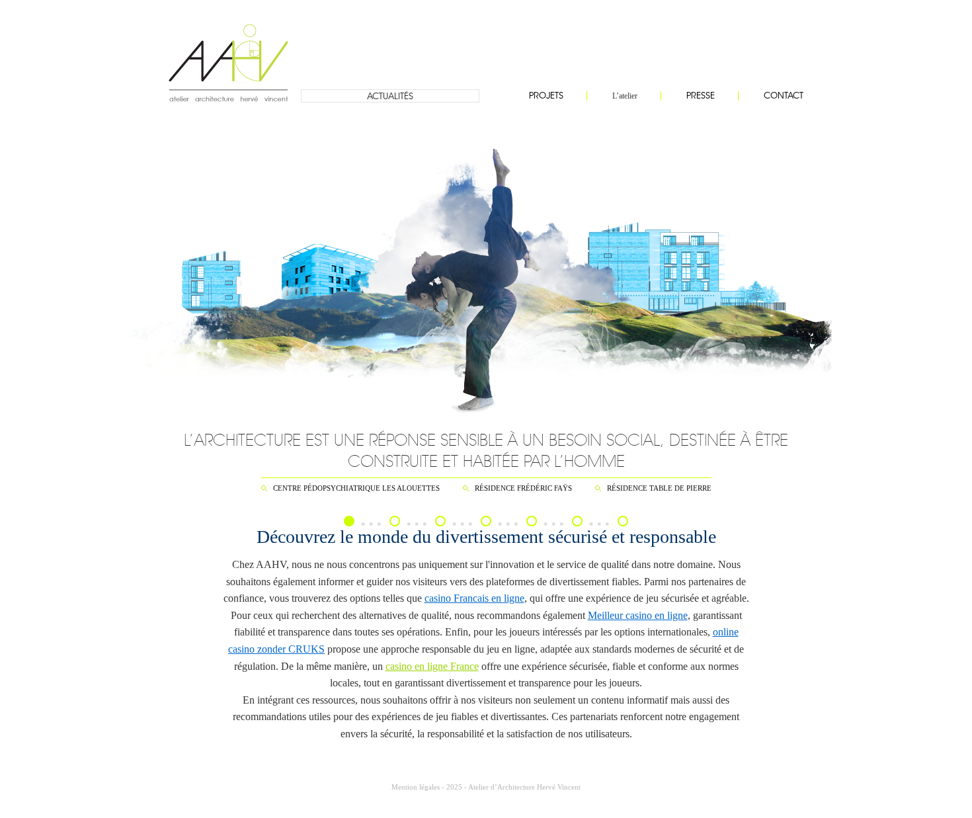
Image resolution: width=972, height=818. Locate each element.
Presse (700, 95)
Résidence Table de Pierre (659, 488)
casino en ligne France (432, 666)
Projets (546, 95)
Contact (783, 95)
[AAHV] (228, 53)
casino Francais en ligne (474, 598)
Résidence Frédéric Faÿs (523, 488)
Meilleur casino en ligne (638, 615)
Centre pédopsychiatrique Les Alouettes (356, 488)
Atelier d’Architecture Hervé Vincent (524, 787)
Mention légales (415, 787)
